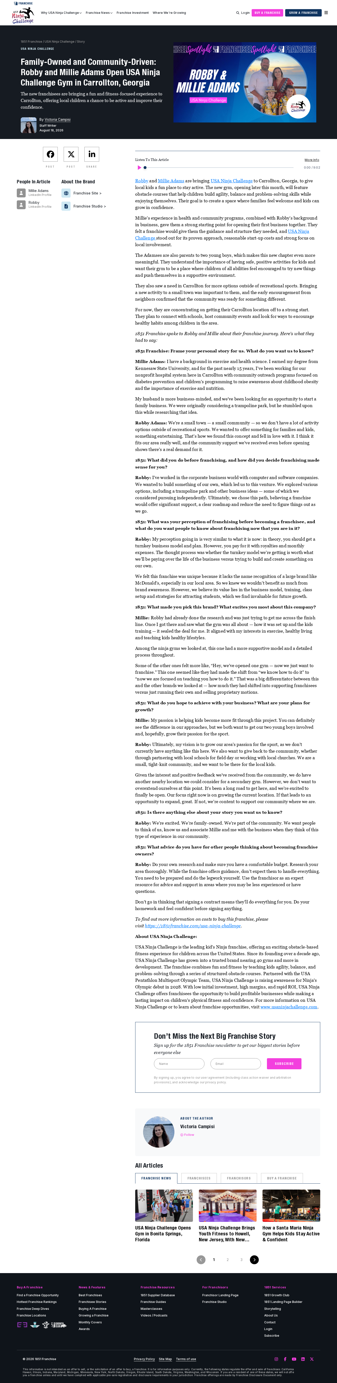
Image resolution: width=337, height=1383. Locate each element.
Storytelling (272, 1309)
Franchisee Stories (92, 1302)
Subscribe (271, 1335)
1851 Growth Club (276, 1295)
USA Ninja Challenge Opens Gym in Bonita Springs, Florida (163, 1233)
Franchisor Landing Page (220, 1295)
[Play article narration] (139, 168)
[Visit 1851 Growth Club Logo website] (59, 1325)
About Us (271, 1315)
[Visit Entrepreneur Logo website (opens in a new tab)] (22, 1325)
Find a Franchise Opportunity (38, 1295)
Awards (84, 1329)
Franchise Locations (31, 1315)
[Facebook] (285, 1359)
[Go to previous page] (201, 1259)
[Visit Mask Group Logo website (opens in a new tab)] (45, 1325)
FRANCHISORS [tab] (239, 1178)
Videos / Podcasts (154, 1315)
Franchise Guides (153, 1302)
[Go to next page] (254, 1259)
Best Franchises (90, 1295)
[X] (311, 1359)
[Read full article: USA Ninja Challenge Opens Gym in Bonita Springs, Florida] (164, 1206)
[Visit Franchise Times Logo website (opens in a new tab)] (35, 1325)
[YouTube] (294, 1359)
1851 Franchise (31, 41)
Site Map (165, 1359)
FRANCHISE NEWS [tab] (156, 1178)
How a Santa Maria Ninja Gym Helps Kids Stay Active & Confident (291, 1233)
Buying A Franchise (93, 1309)
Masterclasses (151, 1309)
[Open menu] (326, 13)
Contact (270, 1322)
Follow (189, 1135)
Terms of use (186, 1359)
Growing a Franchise (94, 1315)
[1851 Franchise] (23, 15)
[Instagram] (276, 1359)
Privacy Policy (144, 1359)
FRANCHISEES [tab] (199, 1178)
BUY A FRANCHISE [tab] (282, 1178)
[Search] (237, 12)
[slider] (145, 168)
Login (245, 13)
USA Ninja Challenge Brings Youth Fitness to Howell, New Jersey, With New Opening (227, 1234)
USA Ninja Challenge (60, 41)
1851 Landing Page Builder (283, 1302)
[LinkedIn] (302, 1359)
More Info (312, 160)
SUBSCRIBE (284, 1064)
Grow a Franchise (303, 13)
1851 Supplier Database (158, 1295)
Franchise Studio (214, 1302)
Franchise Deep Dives (33, 1309)
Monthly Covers (90, 1322)
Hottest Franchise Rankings (37, 1302)
